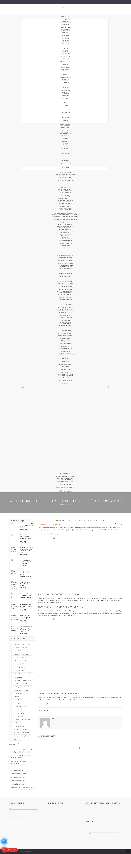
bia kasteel (16, 683)
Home (62, 504)
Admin (54, 719)
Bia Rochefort (65, 55)
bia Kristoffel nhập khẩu (52, 534)
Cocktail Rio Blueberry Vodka (65, 291)
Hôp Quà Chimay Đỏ (65, 484)
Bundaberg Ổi (65, 237)
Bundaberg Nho (65, 235)
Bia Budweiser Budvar (65, 76)
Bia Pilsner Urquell (65, 77)
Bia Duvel (65, 59)
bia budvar (16, 654)
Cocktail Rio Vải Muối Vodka (65, 294)
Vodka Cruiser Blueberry (65, 257)
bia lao (25, 683)
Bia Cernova (65, 80)
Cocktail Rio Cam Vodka (65, 288)
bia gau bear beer (18, 670)
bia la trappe (17, 687)
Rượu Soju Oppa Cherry (65, 208)
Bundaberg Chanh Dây (65, 243)
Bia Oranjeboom (65, 93)
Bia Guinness (65, 140)
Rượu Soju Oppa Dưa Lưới (65, 203)
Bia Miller (65, 105)
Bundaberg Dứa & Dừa (65, 229)
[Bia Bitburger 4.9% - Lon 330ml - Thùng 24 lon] (14, 607)
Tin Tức (68, 504)
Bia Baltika (65, 130)
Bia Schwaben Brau (65, 33)
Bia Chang (65, 119)
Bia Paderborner (65, 30)
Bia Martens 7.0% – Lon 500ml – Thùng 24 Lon (26, 572)
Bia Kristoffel (65, 66)
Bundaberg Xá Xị (65, 238)
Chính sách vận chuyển (18, 777)
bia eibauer (16, 664)
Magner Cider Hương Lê (65, 332)
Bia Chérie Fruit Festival (65, 348)
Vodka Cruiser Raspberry (65, 262)
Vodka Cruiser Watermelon (65, 258)
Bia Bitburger (65, 40)
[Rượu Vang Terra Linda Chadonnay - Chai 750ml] (14, 618)
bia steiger (16, 719)
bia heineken (28, 674)
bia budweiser (26, 654)
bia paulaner (16, 696)
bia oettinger (17, 690)
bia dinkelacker (17, 660)
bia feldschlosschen (19, 667)
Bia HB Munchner (65, 371)
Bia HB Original (65, 372)
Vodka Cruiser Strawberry (65, 263)
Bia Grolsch (65, 95)
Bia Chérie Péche (65, 340)
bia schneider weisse (19, 706)
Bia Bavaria (65, 98)
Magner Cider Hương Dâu (65, 335)
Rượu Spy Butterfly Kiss (65, 325)
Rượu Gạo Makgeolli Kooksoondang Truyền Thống (65, 214)
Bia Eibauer (65, 21)
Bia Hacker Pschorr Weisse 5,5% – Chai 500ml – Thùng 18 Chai (26, 537)
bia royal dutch (17, 700)
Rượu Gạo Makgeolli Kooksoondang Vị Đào (65, 216)
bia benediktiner (18, 651)
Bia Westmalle (65, 58)
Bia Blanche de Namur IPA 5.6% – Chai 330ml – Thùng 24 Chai (26, 629)
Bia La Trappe (65, 89)
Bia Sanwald (65, 41)
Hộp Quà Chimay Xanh (65, 482)
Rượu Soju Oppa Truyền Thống (65, 189)
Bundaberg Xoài (65, 245)
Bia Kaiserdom (65, 24)
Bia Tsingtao (65, 136)
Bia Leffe (65, 64)
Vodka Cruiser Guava (65, 268)
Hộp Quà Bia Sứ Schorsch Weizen (65, 481)
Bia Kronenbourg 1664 (65, 129)
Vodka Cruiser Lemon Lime (65, 260)
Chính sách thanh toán (18, 780)
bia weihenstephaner (19, 726)
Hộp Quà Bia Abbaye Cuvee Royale (65, 476)
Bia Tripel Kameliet (65, 56)
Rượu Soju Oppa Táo (65, 195)
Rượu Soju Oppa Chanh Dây (65, 200)
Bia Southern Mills (65, 133)
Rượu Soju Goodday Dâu (65, 179)
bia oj (26, 690)
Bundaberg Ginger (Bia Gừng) (65, 226)
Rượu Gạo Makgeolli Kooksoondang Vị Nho (65, 217)
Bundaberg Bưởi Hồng (65, 227)
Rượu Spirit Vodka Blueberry (65, 306)
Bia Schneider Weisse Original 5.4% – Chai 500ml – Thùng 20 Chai (26, 550)
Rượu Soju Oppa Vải (65, 206)
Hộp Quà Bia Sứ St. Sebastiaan (65, 478)
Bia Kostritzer (65, 378)
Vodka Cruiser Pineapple (65, 269)
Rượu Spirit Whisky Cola (65, 312)
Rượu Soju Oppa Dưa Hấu (65, 201)
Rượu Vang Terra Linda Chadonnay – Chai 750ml (25, 617)
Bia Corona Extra (65, 112)
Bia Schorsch (65, 38)
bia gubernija (17, 674)
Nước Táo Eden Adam (65, 275)
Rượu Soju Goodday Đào (65, 175)
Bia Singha (65, 120)
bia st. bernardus (18, 716)
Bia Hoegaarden (65, 51)
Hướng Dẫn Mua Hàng (17, 784)
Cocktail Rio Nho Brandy (65, 284)
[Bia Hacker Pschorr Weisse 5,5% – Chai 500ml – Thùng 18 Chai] (14, 537)
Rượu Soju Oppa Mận (65, 209)
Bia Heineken (65, 92)
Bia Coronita (65, 114)
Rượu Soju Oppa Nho (65, 192)
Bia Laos (65, 143)
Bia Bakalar (65, 79)
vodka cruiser (17, 739)
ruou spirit (16, 732)
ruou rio (25, 729)
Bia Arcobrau (65, 35)
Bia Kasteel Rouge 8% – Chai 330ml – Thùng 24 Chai (26, 525)
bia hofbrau (16, 680)
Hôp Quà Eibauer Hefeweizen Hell (65, 487)
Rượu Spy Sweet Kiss (65, 323)
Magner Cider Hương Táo (65, 333)
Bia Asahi (65, 144)
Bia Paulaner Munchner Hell (65, 374)
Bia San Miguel (65, 135)
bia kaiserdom (27, 680)
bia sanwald (16, 703)
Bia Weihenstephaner (65, 27)
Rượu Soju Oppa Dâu (65, 193)
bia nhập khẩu (102, 600)
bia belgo (25, 647)
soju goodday (26, 732)
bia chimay (25, 657)
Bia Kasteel (65, 62)
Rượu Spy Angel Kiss (65, 322)
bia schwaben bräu (18, 713)
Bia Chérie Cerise (65, 341)
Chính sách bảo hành (17, 770)
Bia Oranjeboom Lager (65, 380)
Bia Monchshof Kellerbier (65, 367)
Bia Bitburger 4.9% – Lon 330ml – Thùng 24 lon (26, 606)
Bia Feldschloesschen (65, 22)
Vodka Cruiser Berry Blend (65, 265)
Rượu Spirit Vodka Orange (65, 307)
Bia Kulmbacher (65, 369)
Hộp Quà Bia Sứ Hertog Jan (65, 479)
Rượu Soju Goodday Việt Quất (65, 180)
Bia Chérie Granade (65, 343)
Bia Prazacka (65, 82)
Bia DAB (65, 382)
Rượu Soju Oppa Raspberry (65, 205)
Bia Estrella (65, 132)
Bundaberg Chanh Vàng (65, 231)
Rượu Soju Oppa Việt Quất (65, 198)
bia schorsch (16, 710)
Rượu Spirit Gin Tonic (65, 314)
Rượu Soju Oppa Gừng (65, 197)
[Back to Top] (128, 851)
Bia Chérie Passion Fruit (65, 346)
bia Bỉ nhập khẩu (72, 527)
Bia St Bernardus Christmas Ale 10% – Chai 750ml (26, 561)
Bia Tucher (65, 383)
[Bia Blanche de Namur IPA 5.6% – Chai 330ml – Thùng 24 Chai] (14, 629)
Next (120, 524)
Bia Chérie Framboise (65, 345)
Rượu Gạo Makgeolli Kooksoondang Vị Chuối (65, 219)
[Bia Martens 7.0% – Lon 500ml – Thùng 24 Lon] (14, 573)
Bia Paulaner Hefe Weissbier (65, 375)
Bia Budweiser (65, 103)
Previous (116, 524)
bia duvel (27, 660)
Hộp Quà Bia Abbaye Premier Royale (65, 475)
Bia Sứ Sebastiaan (65, 53)
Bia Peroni (65, 138)
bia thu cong (26, 719)
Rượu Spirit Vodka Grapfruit (65, 309)
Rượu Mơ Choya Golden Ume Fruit (65, 354)
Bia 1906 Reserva (65, 125)
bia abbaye (16, 644)
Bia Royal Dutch (65, 96)
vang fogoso (26, 736)
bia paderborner (17, 693)
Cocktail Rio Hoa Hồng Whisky (65, 281)
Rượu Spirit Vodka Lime (65, 317)
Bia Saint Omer (65, 127)
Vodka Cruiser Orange (65, 266)
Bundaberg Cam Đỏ (65, 234)
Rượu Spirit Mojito (65, 315)
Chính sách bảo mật (17, 767)
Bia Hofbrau (65, 32)
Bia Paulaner (65, 26)
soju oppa (16, 736)
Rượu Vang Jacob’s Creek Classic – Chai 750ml (26, 583)
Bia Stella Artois (65, 67)
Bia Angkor (65, 141)
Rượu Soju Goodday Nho (65, 177)
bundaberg (16, 729)
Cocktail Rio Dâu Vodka (65, 292)
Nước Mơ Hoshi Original (65, 299)
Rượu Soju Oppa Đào (65, 190)
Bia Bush (65, 50)
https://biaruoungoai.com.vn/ (51, 704)
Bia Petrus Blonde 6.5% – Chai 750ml (25, 594)
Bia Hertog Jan (65, 90)
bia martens (27, 687)
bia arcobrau (26, 644)
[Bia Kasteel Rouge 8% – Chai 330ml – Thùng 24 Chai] (14, 526)
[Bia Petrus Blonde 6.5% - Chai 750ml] (14, 596)
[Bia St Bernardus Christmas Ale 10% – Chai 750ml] (14, 562)
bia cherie (16, 657)
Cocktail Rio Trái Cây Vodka (65, 283)
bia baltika (16, 647)
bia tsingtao (16, 723)
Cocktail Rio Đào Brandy (65, 286)
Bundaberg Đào (65, 242)
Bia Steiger (65, 84)
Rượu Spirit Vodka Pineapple (65, 310)
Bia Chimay (65, 48)
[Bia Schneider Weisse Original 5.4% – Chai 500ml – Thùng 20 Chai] (14, 550)
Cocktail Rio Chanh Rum (65, 289)
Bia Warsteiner (65, 37)
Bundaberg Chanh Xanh (65, 240)
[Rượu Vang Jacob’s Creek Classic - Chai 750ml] (14, 585)
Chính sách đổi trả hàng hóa (19, 773)
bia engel (25, 664)
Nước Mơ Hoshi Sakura (65, 301)
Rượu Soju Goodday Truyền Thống (65, 174)
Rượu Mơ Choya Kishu (65, 353)
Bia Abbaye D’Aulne (65, 61)
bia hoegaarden (17, 677)
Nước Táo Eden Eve (65, 276)
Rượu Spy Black (65, 326)
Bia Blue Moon (65, 69)
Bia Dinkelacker (65, 29)
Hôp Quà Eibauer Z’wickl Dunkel (65, 486)
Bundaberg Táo (65, 232)
